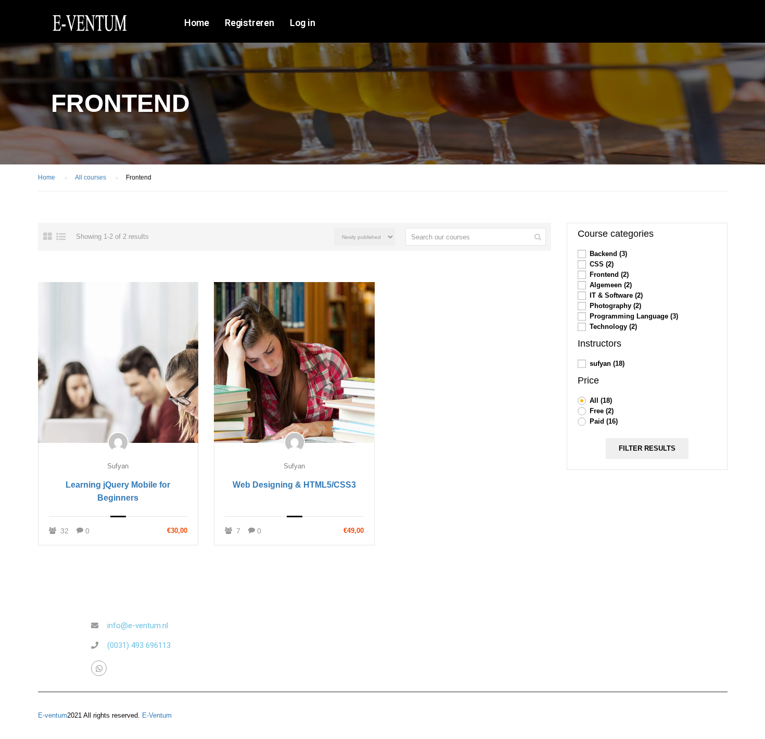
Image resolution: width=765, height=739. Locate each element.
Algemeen (611, 285)
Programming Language (634, 316)
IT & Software (616, 295)
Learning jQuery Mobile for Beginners (118, 491)
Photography (615, 306)
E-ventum (52, 715)
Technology (613, 326)
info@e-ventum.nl (137, 625)
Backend (608, 254)
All (601, 400)
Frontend (609, 274)
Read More (118, 362)
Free (602, 411)
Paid (604, 421)
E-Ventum (157, 715)
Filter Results (647, 448)
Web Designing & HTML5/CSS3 (294, 484)
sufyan (118, 466)
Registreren (249, 22)
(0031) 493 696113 (139, 645)
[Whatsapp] (99, 668)
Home (196, 22)
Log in (302, 22)
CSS (602, 264)
